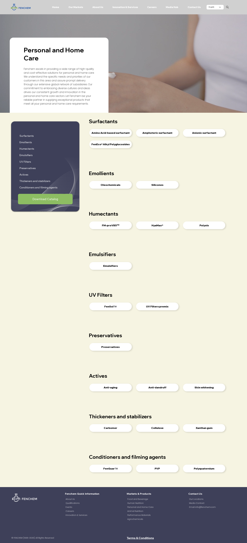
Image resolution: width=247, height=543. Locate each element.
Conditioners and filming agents (38, 187)
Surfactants (26, 135)
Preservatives (27, 168)
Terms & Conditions (140, 538)
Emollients (25, 142)
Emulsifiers (26, 155)
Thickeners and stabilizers (34, 181)
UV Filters (25, 161)
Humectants (26, 148)
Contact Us (195, 493)
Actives (23, 174)
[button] (73, 7)
